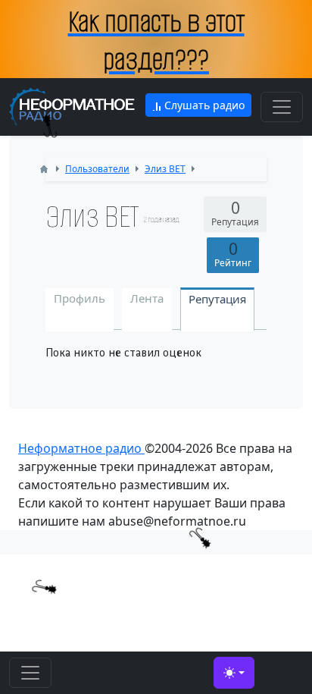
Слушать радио (203, 105)
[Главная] (44, 169)
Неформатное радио (81, 448)
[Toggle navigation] (282, 107)
